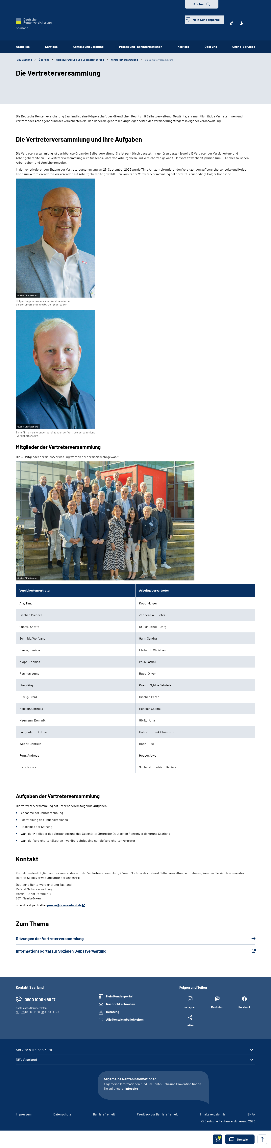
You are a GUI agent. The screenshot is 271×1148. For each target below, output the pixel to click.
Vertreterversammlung (124, 59)
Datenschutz (62, 1114)
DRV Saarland (26, 1059)
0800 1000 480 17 (40, 999)
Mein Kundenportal (206, 19)
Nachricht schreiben (120, 1004)
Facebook (244, 1007)
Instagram (190, 1007)
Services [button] (51, 46)
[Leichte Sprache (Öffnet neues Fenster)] (241, 23)
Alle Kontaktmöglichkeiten (125, 1019)
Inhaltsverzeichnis (213, 1114)
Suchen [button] (199, 4)
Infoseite (131, 1088)
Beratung (112, 1012)
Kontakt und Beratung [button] (88, 46)
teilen (190, 1025)
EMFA (251, 1114)
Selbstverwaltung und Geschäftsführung (80, 59)
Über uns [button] (211, 46)
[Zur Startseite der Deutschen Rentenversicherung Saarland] (34, 23)
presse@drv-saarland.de (64, 905)
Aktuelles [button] (23, 46)
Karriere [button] (183, 46)
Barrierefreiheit (104, 1114)
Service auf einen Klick (34, 1049)
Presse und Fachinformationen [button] (140, 46)
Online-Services (243, 46)
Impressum (24, 1114)
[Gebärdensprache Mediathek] (231, 23)
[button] (240, 1139)
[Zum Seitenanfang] (262, 1139)
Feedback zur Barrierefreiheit (157, 1114)
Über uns (44, 59)
